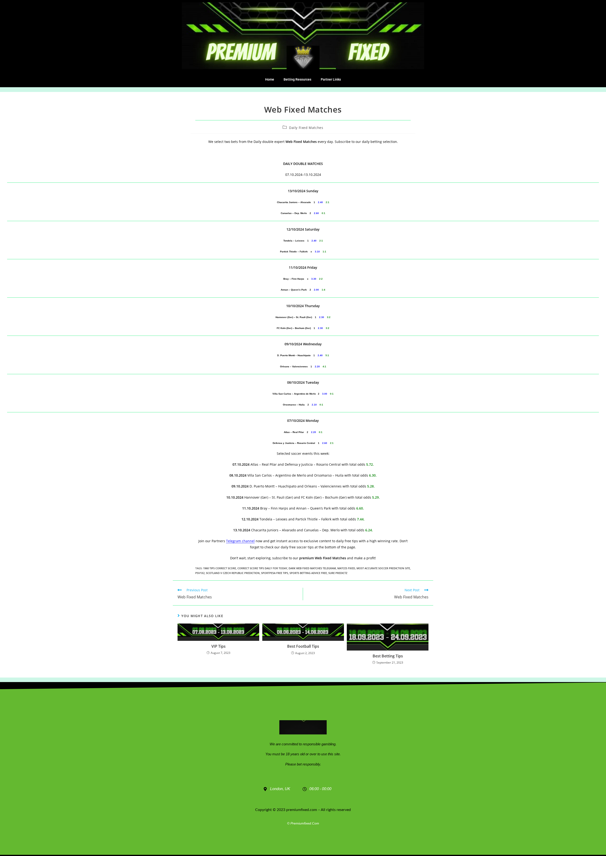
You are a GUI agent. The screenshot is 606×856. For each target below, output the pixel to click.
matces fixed (346, 568)
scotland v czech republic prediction (233, 573)
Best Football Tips (303, 646)
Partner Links (331, 79)
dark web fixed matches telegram (312, 568)
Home (269, 79)
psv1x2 (200, 573)
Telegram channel (240, 541)
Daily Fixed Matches (306, 127)
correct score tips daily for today (262, 568)
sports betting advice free (308, 573)
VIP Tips (218, 646)
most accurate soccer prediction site (383, 568)
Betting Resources (297, 79)
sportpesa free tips (274, 573)
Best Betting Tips (388, 656)
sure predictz (337, 573)
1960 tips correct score (219, 568)
